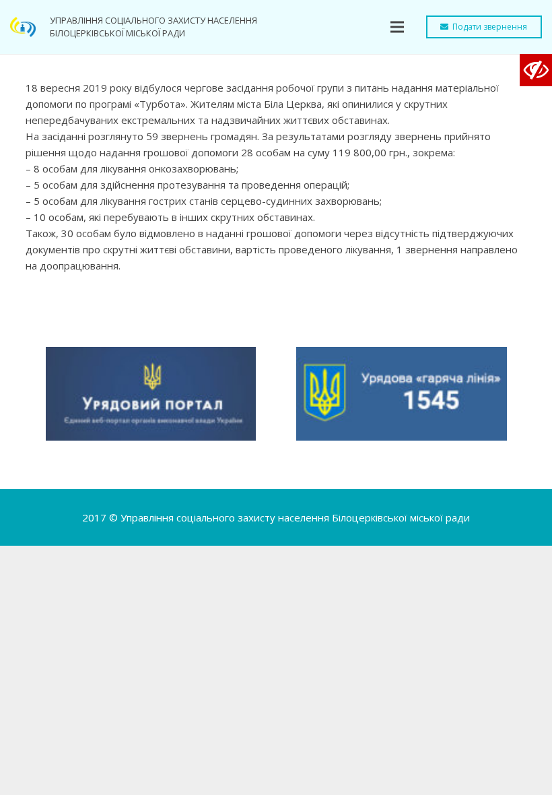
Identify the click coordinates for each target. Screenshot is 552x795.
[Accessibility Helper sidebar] (536, 70)
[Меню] (397, 27)
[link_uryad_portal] (151, 394)
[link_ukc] (401, 394)
